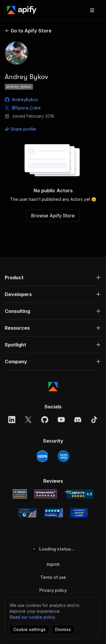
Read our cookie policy (32, 617)
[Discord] (77, 419)
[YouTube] (61, 419)
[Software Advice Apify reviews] (45, 494)
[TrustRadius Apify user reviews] (53, 513)
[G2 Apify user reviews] (27, 513)
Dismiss (63, 629)
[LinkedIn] (11, 419)
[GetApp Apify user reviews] (20, 494)
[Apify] (22, 10)
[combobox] (31, 129)
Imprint (53, 564)
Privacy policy (53, 590)
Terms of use (53, 577)
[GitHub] (44, 419)
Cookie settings (29, 629)
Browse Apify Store (53, 215)
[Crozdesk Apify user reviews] (79, 513)
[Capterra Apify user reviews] (78, 494)
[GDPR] (42, 456)
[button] (53, 277)
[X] (28, 419)
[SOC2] (64, 456)
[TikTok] (94, 419)
